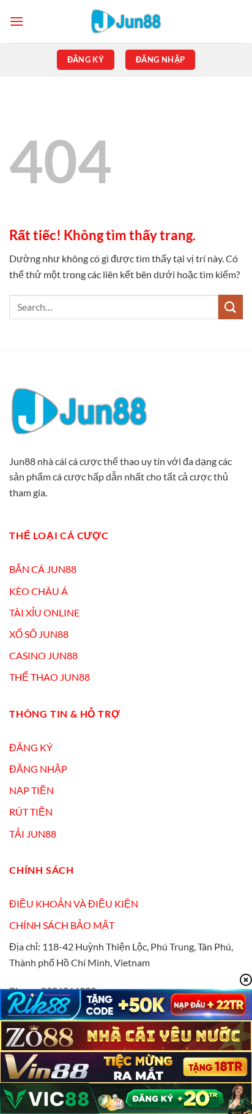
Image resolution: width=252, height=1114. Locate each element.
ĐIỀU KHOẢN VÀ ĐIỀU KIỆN (73, 903)
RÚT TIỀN (31, 811)
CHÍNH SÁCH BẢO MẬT (61, 925)
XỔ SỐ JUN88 (39, 634)
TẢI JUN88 (32, 833)
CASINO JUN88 (43, 655)
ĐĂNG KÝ (31, 747)
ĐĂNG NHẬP (38, 769)
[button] (16, 21)
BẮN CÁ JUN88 (42, 569)
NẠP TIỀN (31, 790)
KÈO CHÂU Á (38, 591)
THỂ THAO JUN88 (49, 677)
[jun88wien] (126, 21)
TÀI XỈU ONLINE (44, 612)
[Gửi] (230, 307)
